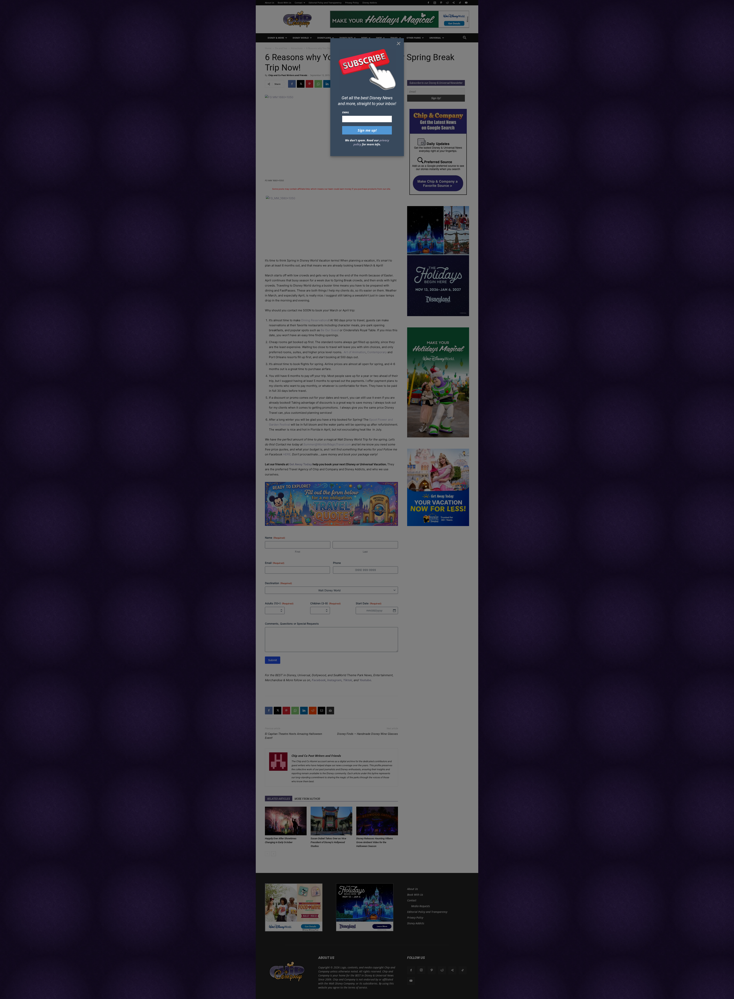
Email (345, 112)
